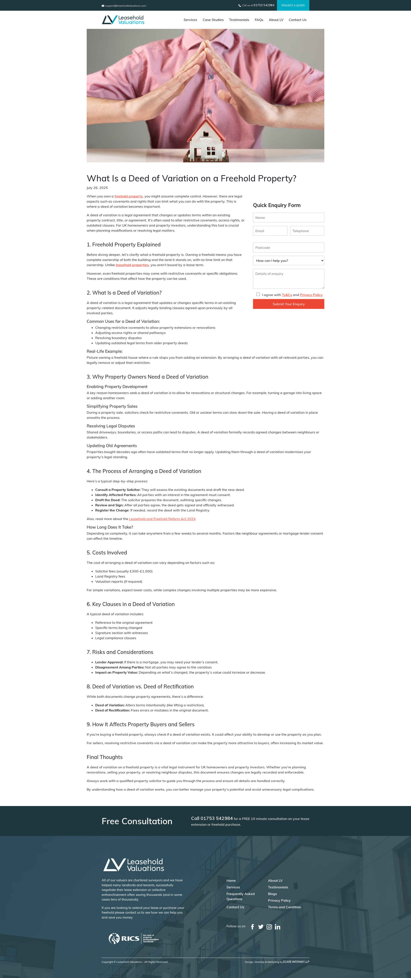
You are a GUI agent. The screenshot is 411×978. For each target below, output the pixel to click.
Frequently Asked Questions (240, 896)
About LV (276, 20)
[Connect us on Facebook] (252, 926)
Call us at (257, 5)
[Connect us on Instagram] (269, 926)
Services (190, 20)
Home (231, 880)
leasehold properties (132, 265)
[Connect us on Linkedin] (277, 926)
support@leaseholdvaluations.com (125, 5)
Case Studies (213, 20)
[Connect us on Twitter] (261, 926)
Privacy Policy (311, 295)
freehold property (129, 196)
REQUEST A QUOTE (293, 5)
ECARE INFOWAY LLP (296, 961)
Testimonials (239, 20)
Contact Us (298, 20)
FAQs (259, 20)
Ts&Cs (287, 295)
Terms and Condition (284, 907)
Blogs (272, 894)
